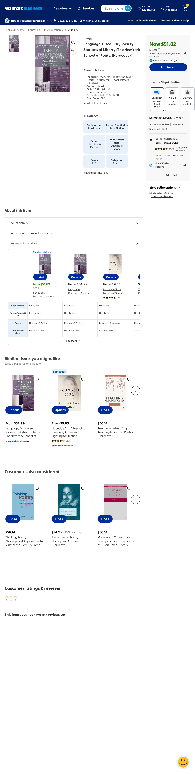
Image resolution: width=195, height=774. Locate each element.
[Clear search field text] (121, 8)
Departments (63, 8)
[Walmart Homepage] (24, 8)
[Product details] (138, 223)
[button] (146, 8)
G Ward (87, 38)
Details (183, 165)
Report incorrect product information (32, 233)
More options (178, 124)
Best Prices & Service (167, 142)
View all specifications (95, 172)
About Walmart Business (142, 20)
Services (88, 8)
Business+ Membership (175, 20)
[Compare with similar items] (138, 242)
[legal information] (185, 53)
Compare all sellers (162, 196)
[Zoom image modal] (73, 50)
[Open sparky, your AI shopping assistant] (183, 762)
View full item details (95, 103)
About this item (18, 210)
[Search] (128, 8)
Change (178, 117)
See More (71, 340)
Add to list (171, 175)
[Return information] (174, 60)
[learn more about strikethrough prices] (159, 49)
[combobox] (116, 8)
